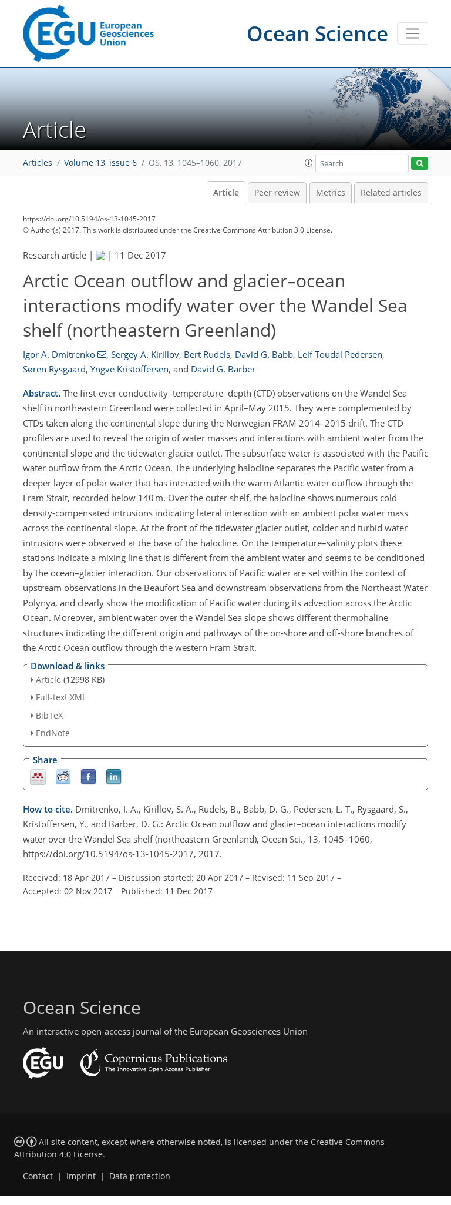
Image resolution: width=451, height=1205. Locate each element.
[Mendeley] (38, 775)
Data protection (139, 1176)
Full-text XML (61, 697)
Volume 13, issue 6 (100, 162)
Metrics (330, 192)
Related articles (391, 192)
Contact (38, 1176)
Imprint (81, 1176)
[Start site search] (419, 163)
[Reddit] (63, 775)
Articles (37, 162)
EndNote (53, 733)
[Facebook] (88, 775)
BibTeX (49, 715)
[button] (309, 162)
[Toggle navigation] (412, 33)
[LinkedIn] (114, 775)
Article (226, 192)
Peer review (277, 192)
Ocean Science (317, 33)
